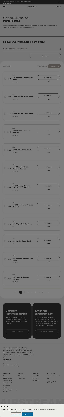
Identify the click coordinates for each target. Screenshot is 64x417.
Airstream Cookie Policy (27, 411)
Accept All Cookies (27, 414)
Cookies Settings (16, 414)
